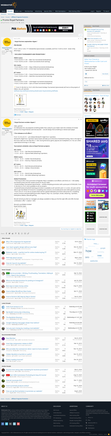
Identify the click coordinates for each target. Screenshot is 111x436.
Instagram (21, 282)
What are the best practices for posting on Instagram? (24, 281)
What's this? (106, 85)
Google (25, 324)
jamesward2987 (10, 293)
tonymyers (79, 259)
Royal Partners (6, 22)
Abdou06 (8, 382)
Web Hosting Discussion (27, 264)
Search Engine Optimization (28, 298)
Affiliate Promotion (74, 413)
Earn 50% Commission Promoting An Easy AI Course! (28, 375)
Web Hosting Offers (74, 11)
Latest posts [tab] (87, 26)
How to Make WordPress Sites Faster (18, 291)
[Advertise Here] (103, 216)
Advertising (38, 11)
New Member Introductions (28, 308)
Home (4, 11)
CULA (80, 254)
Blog (89, 420)
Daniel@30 (79, 264)
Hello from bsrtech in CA (14, 307)
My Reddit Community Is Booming (18, 312)
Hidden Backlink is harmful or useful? (19, 354)
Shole (7, 361)
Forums (10, 11)
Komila (80, 292)
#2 (81, 119)
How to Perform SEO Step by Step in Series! (20, 297)
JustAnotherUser (10, 371)
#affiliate (16, 91)
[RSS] (109, 434)
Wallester (8, 254)
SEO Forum (56, 410)
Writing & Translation (27, 277)
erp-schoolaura (78, 324)
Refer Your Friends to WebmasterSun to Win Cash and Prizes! (95, 61)
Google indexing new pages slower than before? (22, 323)
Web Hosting (23, 350)
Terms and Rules (93, 434)
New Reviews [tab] (96, 90)
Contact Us (91, 425)
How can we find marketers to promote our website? (24, 391)
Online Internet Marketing (26, 387)
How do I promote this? (14, 380)
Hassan (80, 345)
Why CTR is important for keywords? (18, 242)
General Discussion (26, 243)
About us (100, 434)
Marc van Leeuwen (77, 339)
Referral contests (89, 56)
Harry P (80, 287)
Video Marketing (25, 371)
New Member (11, 338)
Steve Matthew (78, 282)
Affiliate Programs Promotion (24, 376)
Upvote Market (9, 243)
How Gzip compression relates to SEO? (19, 343)
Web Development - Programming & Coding (32, 259)
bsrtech (8, 308)
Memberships (29, 11)
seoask (80, 308)
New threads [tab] (96, 26)
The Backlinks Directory (14, 317)
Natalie (8, 287)
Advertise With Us (92, 423)
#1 (81, 38)
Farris (7, 314)
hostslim (80, 350)
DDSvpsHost (9, 350)
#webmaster (38, 91)
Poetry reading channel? (14, 360)
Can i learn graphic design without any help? (21, 247)
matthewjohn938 (10, 259)
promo (22, 22)
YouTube (19, 361)
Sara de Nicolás (10, 277)
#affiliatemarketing (28, 91)
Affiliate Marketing (21, 392)
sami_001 (79, 248)
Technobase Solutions (76, 298)
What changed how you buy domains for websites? (95, 30)
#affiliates (55, 91)
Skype (26, 112)
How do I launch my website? (16, 263)
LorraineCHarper (10, 340)
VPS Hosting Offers (75, 423)
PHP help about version (14, 258)
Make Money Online (22, 287)
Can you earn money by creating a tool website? (22, 328)
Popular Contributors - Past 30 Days (96, 96)
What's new (18, 11)
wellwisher (8, 356)
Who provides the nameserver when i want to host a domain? (27, 349)
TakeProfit (79, 355)
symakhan (8, 282)
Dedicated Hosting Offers (76, 426)
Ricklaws (80, 387)
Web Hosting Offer (74, 415)
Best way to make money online (17, 286)
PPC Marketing (57, 418)
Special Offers (48, 11)
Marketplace (91, 428)
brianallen (8, 324)
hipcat (80, 243)
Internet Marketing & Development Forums (32, 329)
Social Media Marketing (28, 314)
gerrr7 (80, 382)
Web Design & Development (28, 293)
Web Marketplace (60, 11)
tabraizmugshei (78, 376)
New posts (3, 14)
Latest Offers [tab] (87, 90)
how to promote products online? (17, 386)
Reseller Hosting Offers (76, 420)
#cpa (21, 91)
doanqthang (79, 392)
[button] (23, 11)
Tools (86, 85)
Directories (25, 319)
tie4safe (8, 345)
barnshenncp (9, 387)
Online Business (57, 413)
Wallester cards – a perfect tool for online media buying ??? (26, 252)
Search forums (11, 14)
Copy (86, 81)
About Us (90, 417)
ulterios (80, 361)
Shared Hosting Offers (75, 418)
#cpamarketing (47, 91)
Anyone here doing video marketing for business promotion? (27, 370)
